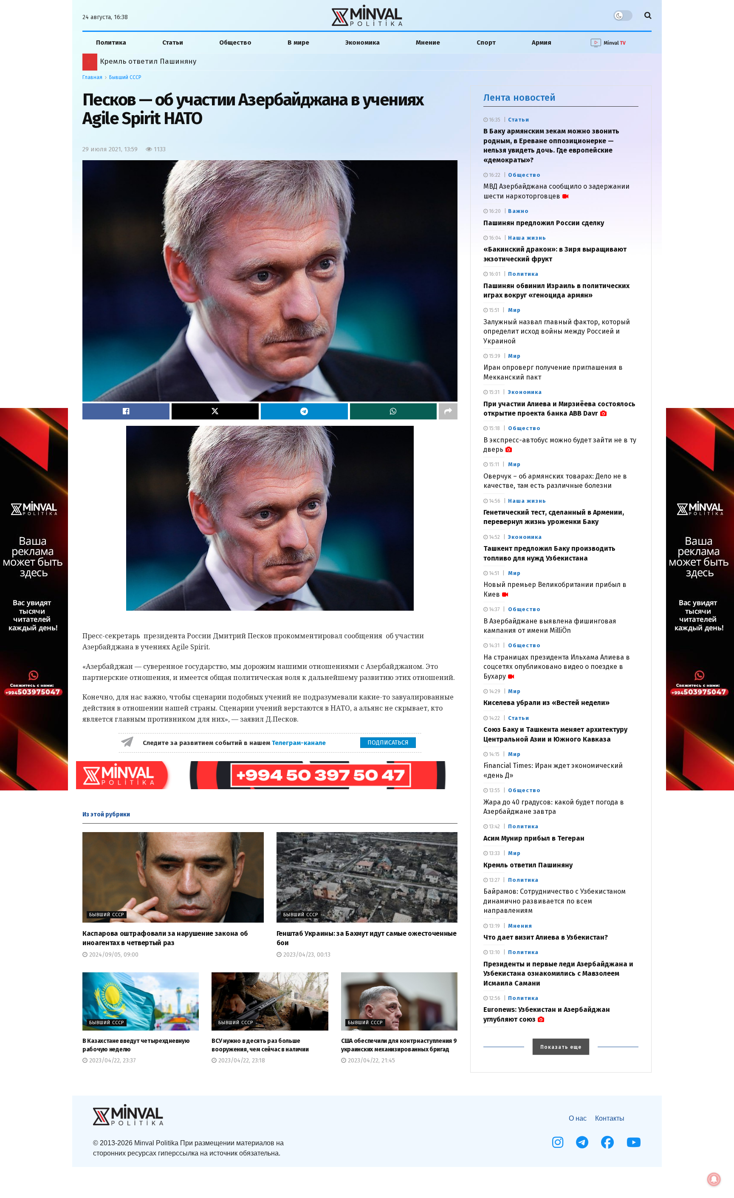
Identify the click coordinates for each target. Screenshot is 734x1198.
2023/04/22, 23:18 (241, 1060)
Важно (518, 211)
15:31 (494, 392)
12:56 (494, 998)
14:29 (494, 691)
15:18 (494, 428)
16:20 (494, 211)
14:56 (494, 501)
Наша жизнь (527, 238)
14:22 (494, 718)
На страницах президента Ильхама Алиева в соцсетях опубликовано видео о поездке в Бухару (556, 666)
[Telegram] (582, 1142)
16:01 (494, 274)
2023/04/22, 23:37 (112, 1060)
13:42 (494, 827)
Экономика (362, 42)
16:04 (494, 238)
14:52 (494, 537)
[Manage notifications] (714, 1179)
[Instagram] (557, 1142)
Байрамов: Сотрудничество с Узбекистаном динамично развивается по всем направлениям (554, 901)
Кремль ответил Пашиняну (528, 865)
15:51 (493, 310)
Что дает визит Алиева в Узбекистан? (545, 937)
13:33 (494, 853)
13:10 (494, 952)
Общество (235, 42)
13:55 (494, 790)
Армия (541, 42)
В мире (298, 42)
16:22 (494, 175)
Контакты (609, 1118)
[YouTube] (634, 1142)
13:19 (494, 926)
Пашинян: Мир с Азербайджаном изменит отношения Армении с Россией (228, 61)
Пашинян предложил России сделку (543, 223)
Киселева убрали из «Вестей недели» (546, 703)
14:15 (494, 754)
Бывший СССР (125, 77)
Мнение (428, 42)
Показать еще (561, 1047)
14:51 (493, 573)
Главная (92, 77)
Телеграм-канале (299, 743)
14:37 (494, 609)
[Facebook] (607, 1142)
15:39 (494, 356)
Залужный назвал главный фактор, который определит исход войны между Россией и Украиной (556, 331)
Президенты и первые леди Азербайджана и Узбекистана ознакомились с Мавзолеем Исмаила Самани (558, 973)
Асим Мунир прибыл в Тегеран (533, 838)
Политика (111, 42)
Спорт (486, 42)
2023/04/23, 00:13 (306, 954)
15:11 (493, 464)
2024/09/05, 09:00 (113, 954)
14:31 (494, 646)
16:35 (494, 120)
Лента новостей (519, 97)
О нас (578, 1118)
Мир (514, 310)
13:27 (494, 880)
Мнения (520, 926)
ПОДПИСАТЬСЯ (388, 742)
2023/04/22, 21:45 (370, 1060)
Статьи (172, 42)
